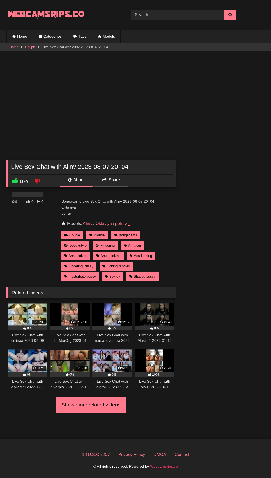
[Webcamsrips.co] (60, 14)
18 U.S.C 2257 (96, 454)
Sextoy (114, 276)
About (78, 180)
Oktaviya (104, 223)
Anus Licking (110, 256)
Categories (52, 36)
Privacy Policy (131, 454)
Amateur (134, 245)
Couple (30, 47)
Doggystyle (78, 245)
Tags (83, 36)
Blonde (99, 235)
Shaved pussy (145, 276)
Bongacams (128, 235)
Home (22, 36)
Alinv (87, 223)
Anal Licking (78, 256)
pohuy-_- (123, 223)
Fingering (108, 245)
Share (113, 180)
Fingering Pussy (81, 266)
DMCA (159, 454)
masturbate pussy (82, 276)
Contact (182, 454)
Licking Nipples (118, 266)
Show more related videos (91, 405)
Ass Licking (143, 256)
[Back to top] (254, 462)
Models (109, 36)
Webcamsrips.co (164, 466)
